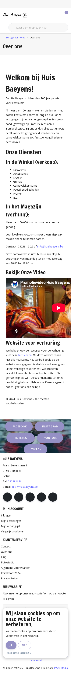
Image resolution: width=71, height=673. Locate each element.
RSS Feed (36, 660)
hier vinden (25, 355)
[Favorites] (57, 15)
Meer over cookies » (19, 653)
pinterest (21, 438)
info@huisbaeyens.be (50, 246)
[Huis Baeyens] (21, 15)
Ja (11, 645)
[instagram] (18, 497)
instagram (50, 426)
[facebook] (7, 497)
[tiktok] (52, 497)
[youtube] (41, 497)
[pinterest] (30, 497)
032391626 (15, 481)
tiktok (36, 449)
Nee (24, 645)
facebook (19, 426)
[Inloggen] (50, 15)
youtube (50, 438)
